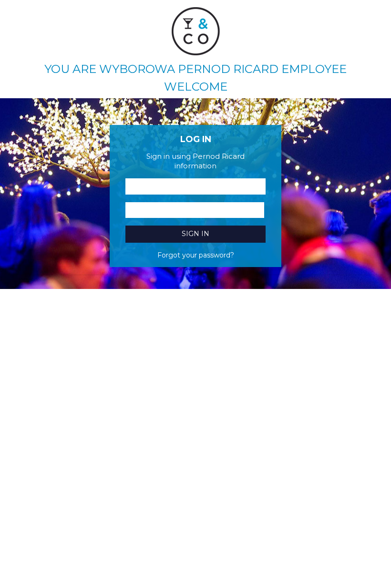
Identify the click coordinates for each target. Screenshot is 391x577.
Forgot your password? (195, 255)
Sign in (195, 233)
